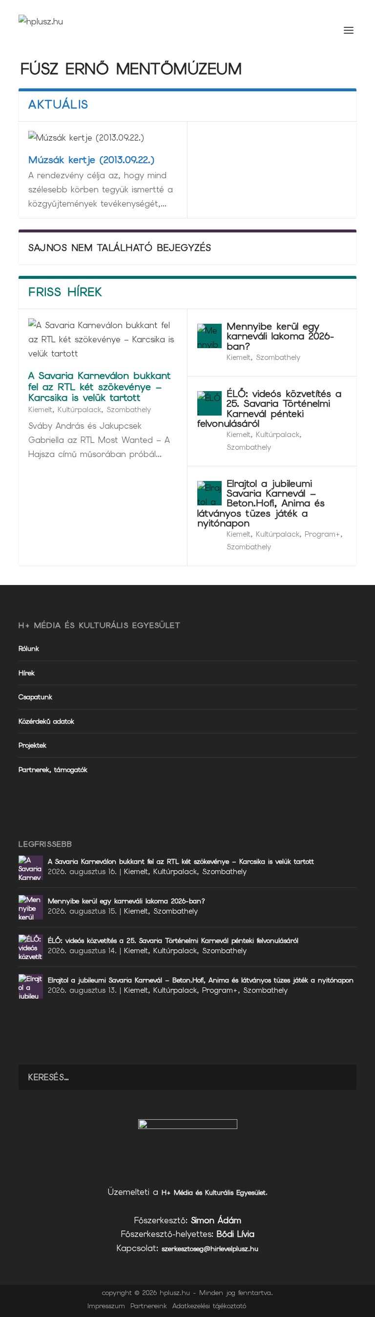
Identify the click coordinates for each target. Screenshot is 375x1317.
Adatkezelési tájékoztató (209, 1305)
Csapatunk (35, 696)
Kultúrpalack (79, 410)
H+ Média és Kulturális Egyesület (214, 1192)
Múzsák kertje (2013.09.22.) (91, 159)
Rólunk (29, 648)
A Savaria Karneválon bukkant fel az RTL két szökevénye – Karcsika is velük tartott (99, 386)
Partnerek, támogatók (53, 769)
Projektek (32, 745)
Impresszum (106, 1305)
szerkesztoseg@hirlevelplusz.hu (210, 1248)
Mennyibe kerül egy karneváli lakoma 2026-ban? (280, 336)
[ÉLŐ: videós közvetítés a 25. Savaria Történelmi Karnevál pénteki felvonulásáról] (209, 403)
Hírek (27, 673)
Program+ (322, 534)
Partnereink (148, 1305)
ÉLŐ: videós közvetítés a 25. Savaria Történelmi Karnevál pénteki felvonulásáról (269, 408)
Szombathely (128, 410)
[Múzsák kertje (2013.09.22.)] (102, 138)
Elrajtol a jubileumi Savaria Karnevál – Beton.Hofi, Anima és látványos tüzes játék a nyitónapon (261, 503)
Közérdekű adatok (46, 721)
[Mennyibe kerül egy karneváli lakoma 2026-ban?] (209, 336)
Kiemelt (40, 410)
